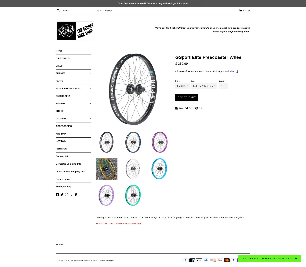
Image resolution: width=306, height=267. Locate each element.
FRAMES (73, 73)
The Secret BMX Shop (78, 260)
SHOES (59, 111)
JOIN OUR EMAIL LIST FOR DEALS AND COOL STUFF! (269, 258)
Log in (98, 11)
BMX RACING (73, 96)
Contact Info (62, 156)
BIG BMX (73, 103)
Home (59, 50)
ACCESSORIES (73, 126)
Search (59, 244)
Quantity (222, 81)
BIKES (73, 66)
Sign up (108, 11)
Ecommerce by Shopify (105, 260)
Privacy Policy (63, 186)
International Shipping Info (70, 171)
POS (90, 260)
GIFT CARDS (62, 58)
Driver (177, 81)
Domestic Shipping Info (68, 164)
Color (193, 81)
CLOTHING (73, 118)
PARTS (73, 81)
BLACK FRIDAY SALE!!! (73, 88)
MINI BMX (73, 133)
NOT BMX (73, 141)
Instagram (61, 148)
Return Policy (63, 179)
